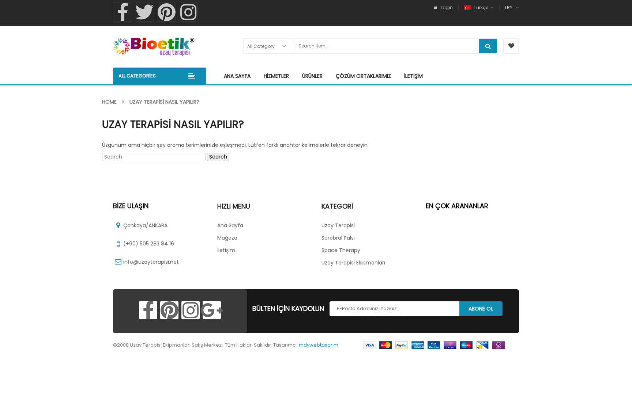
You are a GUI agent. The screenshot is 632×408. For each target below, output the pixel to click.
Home (109, 102)
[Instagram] (188, 12)
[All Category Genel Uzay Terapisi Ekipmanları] (268, 46)
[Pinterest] (166, 12)
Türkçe (481, 7)
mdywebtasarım (318, 345)
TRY (508, 7)
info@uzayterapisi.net (151, 262)
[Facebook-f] (122, 12)
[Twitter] (144, 12)
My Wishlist (511, 46)
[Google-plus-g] (212, 310)
